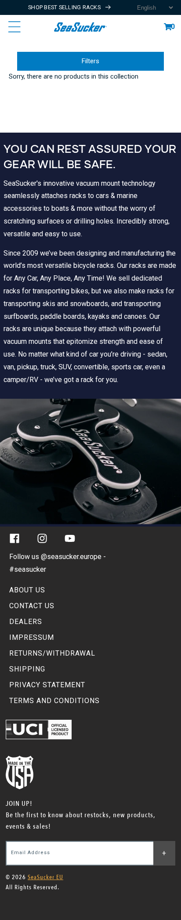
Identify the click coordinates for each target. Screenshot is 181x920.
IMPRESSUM (31, 637)
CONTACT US (31, 606)
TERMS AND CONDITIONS (54, 700)
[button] (167, 26)
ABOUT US (27, 590)
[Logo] (80, 27)
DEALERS (25, 621)
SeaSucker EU (45, 877)
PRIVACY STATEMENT (47, 685)
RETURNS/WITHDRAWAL (52, 653)
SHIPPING (27, 669)
